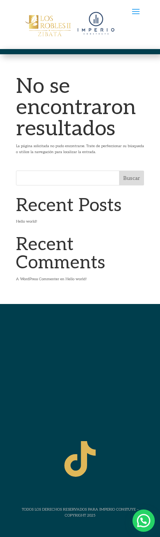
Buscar (131, 178)
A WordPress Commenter (37, 279)
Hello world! (26, 221)
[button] (143, 520)
